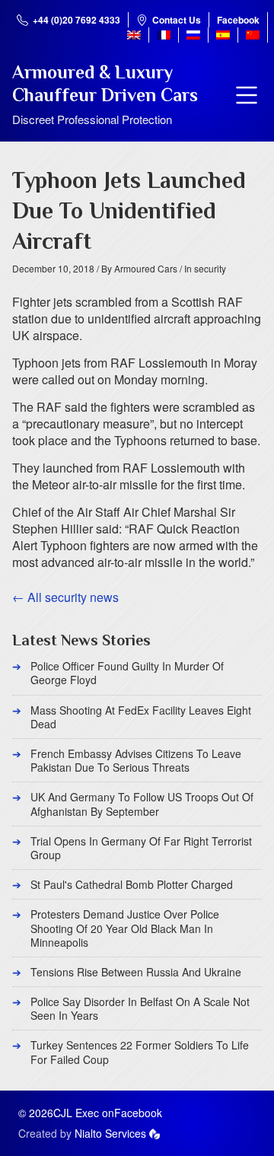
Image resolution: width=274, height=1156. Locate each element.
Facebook (238, 20)
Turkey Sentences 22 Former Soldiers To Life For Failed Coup (139, 1051)
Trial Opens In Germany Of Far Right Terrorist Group (141, 847)
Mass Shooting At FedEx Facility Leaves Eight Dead (140, 716)
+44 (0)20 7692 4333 (76, 20)
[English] (134, 35)
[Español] (223, 35)
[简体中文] (253, 35)
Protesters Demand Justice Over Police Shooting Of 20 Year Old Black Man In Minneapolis (124, 927)
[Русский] (193, 35)
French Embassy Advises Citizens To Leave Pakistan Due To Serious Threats (135, 760)
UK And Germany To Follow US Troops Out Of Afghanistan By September (141, 803)
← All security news (65, 597)
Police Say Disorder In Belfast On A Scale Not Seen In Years (140, 1008)
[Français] (163, 35)
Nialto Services (110, 1133)
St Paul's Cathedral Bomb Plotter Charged (131, 884)
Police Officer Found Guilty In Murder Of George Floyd (127, 672)
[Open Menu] (246, 95)
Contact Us (176, 20)
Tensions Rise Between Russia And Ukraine (135, 971)
